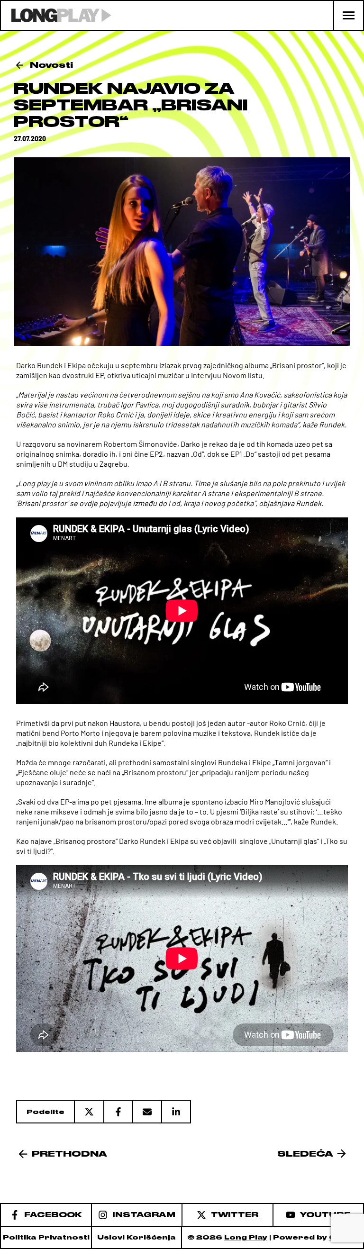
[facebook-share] (117, 1111)
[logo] (56, 15)
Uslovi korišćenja (136, 1237)
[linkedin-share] (176, 1111)
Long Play (245, 1237)
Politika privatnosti (46, 1237)
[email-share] (146, 1111)
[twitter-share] (88, 1111)
